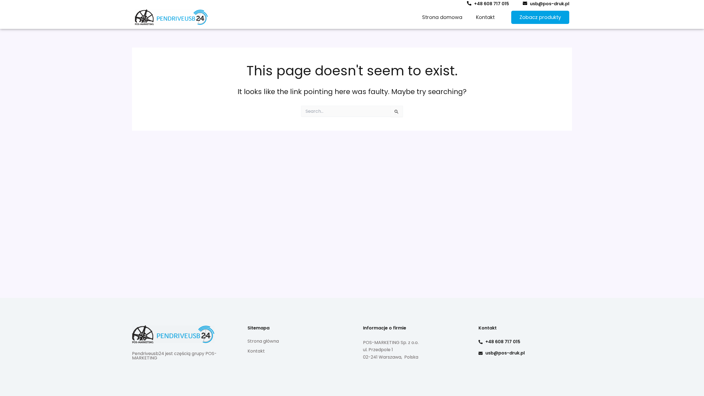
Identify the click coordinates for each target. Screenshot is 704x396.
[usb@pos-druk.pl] (525, 3)
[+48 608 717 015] (469, 3)
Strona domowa (442, 17)
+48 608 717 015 (491, 4)
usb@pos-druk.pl (549, 4)
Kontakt (485, 17)
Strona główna (263, 341)
